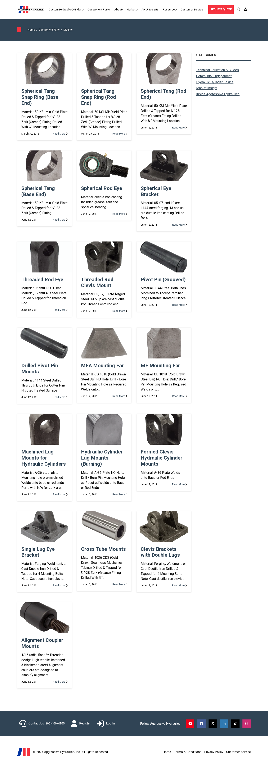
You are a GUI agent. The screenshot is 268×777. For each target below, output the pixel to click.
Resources (169, 9)
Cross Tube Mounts (103, 549)
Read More (59, 133)
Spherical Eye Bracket (156, 191)
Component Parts (99, 9)
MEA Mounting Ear (102, 366)
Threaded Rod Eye (42, 280)
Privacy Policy (213, 752)
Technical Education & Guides (217, 70)
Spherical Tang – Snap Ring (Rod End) (100, 97)
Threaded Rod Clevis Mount (97, 283)
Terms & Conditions (187, 752)
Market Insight (206, 88)
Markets (132, 9)
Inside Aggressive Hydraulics (218, 94)
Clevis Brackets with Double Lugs (160, 552)
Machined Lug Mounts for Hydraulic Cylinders (43, 458)
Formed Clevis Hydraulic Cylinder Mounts (161, 458)
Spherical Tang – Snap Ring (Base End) (40, 97)
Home (167, 752)
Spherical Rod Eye (101, 188)
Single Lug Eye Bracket (38, 552)
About (118, 9)
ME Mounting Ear (160, 366)
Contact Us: (36, 723)
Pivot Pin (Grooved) (163, 280)
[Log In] (246, 9)
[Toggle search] (238, 9)
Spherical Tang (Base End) (38, 191)
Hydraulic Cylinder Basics (214, 82)
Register (85, 723)
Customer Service (192, 9)
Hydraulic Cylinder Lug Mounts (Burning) (102, 458)
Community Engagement (214, 76)
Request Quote (221, 9)
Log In (110, 723)
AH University (150, 9)
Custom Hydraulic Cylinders (66, 9)
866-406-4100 (55, 723)
